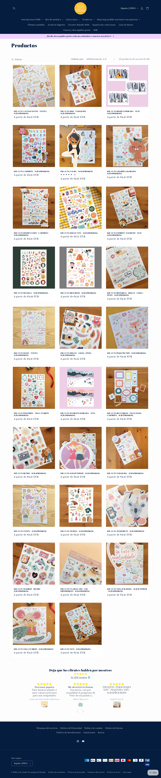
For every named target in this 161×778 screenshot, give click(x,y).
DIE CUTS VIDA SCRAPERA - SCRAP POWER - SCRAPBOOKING (127, 590)
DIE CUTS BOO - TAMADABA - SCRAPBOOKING (74, 112)
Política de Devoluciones (68, 732)
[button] (14, 8)
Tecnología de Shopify (37, 772)
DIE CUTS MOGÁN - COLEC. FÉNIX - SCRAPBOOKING (76, 354)
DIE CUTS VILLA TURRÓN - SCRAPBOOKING (34, 649)
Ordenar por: (77, 59)
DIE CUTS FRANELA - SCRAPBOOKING (31, 293)
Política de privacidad (76, 772)
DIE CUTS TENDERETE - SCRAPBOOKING (125, 531)
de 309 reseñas (79, 677)
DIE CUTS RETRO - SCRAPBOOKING (30, 473)
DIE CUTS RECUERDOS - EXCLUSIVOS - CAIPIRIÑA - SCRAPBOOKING (125, 414)
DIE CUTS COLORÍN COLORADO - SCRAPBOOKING (122, 172)
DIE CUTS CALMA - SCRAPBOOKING (77, 171)
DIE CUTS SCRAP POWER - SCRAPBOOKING (80, 473)
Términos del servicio (47, 728)
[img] (80, 674)
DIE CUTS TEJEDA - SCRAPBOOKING (77, 531)
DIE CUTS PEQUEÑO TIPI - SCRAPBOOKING (126, 353)
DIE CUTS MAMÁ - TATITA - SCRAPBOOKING (26, 354)
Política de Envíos (114, 728)
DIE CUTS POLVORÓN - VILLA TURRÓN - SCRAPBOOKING (32, 414)
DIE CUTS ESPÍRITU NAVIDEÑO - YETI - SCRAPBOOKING (125, 234)
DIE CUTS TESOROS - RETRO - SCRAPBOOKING (27, 590)
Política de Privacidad (71, 728)
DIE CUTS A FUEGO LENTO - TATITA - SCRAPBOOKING (31, 112)
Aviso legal (127, 772)
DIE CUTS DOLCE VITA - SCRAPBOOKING (79, 233)
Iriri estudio (23, 772)
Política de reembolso (56, 772)
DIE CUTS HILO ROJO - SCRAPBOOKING (78, 293)
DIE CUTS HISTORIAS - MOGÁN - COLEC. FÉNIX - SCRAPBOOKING (125, 294)
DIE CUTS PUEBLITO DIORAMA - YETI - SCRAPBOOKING (78, 414)
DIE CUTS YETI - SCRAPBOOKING (76, 649)
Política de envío (113, 772)
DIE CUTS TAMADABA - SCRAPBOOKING (125, 473)
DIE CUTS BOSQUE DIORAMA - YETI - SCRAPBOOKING (124, 112)
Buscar (101, 732)
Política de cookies (93, 728)
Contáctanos (89, 732)
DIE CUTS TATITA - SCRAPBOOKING (30, 531)
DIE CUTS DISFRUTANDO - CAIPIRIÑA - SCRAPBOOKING (31, 234)
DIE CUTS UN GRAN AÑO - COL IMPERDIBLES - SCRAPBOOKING (75, 590)
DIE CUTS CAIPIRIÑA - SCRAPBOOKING (32, 171)
